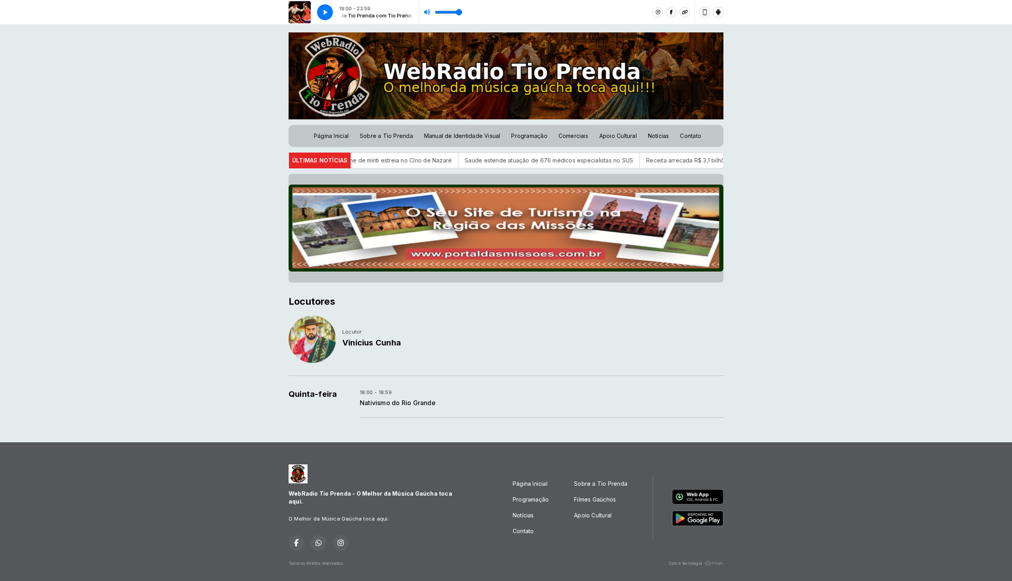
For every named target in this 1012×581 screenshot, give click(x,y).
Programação (529, 135)
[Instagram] (658, 12)
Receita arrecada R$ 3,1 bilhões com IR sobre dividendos (685, 160)
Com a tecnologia (685, 563)
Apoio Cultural (618, 135)
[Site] (685, 12)
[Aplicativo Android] (718, 12)
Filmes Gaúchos (595, 499)
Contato (690, 135)
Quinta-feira (313, 394)
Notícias (658, 135)
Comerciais (573, 135)
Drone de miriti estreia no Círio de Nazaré (358, 160)
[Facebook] (671, 12)
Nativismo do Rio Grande (398, 403)
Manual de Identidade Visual (462, 135)
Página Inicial (331, 135)
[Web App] (705, 12)
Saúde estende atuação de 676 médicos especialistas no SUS (511, 160)
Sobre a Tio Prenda (386, 135)
